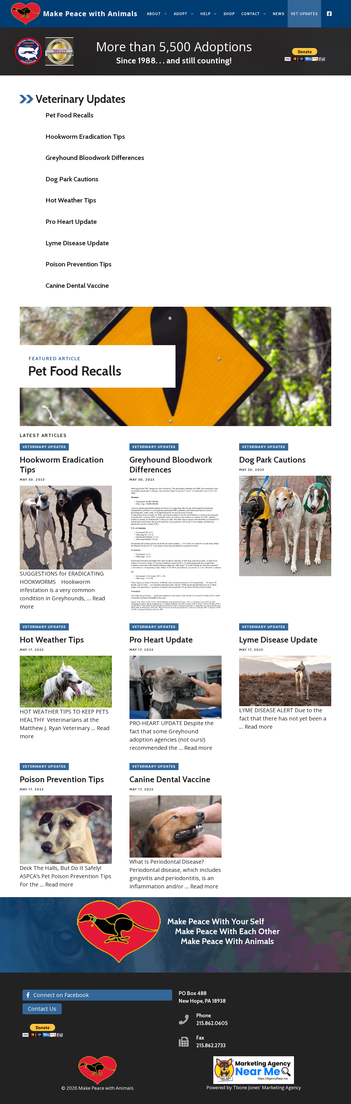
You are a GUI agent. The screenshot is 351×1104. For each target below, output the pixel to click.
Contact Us (42, 1008)
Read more (198, 747)
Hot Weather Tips (71, 200)
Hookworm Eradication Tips (85, 136)
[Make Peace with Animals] (25, 13)
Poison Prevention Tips (79, 264)
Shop (229, 14)
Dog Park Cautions (72, 179)
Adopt (181, 14)
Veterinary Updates (44, 447)
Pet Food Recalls (70, 115)
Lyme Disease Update (77, 243)
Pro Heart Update (71, 222)
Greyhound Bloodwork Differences (95, 158)
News (278, 14)
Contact (250, 14)
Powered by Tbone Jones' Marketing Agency (253, 1087)
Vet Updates (304, 14)
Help (205, 14)
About (154, 14)
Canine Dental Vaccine (77, 285)
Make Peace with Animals (90, 13)
